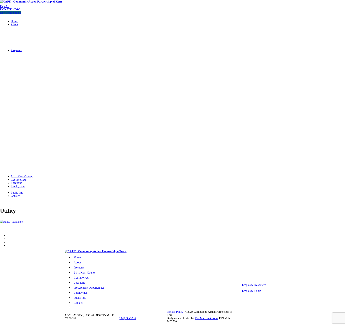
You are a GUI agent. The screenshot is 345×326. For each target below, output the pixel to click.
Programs (16, 50)
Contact (15, 195)
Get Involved (18, 179)
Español (4, 6)
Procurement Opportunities (89, 287)
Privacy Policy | (176, 311)
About (14, 24)
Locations (16, 182)
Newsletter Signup (10, 12)
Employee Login (251, 290)
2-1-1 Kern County (22, 176)
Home (14, 21)
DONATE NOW (10, 9)
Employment (18, 186)
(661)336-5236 (127, 318)
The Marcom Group (206, 318)
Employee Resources (254, 284)
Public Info (17, 192)
